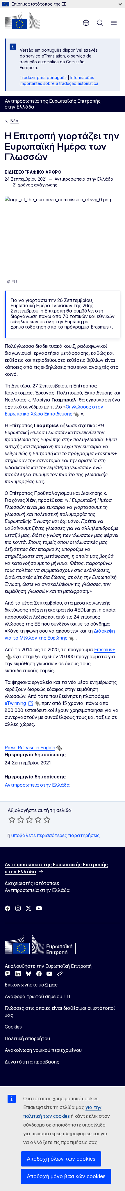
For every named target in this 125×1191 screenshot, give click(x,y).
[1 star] (12, 819)
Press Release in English (30, 747)
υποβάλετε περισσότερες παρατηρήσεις (55, 835)
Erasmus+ (104, 649)
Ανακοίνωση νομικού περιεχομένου (43, 1050)
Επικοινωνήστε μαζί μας (31, 985)
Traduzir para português (43, 77)
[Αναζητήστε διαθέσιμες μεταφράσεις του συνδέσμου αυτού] (76, 414)
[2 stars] (16, 819)
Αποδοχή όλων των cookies (61, 1159)
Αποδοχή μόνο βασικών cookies (66, 1176)
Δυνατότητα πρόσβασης (32, 1062)
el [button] (86, 22)
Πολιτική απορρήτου (27, 1038)
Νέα (14, 120)
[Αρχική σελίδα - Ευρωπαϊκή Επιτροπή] (22, 20)
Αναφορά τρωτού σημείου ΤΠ (37, 996)
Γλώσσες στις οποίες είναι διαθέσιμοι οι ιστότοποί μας (60, 1011)
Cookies (13, 1027)
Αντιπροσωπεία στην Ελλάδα (37, 785)
